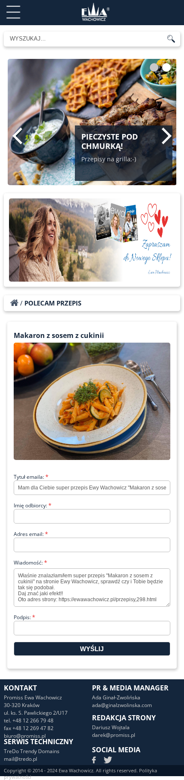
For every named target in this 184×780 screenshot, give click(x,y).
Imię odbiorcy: (32, 505)
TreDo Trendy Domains (31, 751)
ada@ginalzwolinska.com (122, 705)
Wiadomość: (30, 562)
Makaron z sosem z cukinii (59, 335)
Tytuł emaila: (31, 476)
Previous (17, 135)
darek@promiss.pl (113, 735)
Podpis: (24, 617)
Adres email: (31, 534)
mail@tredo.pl (20, 759)
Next (166, 135)
